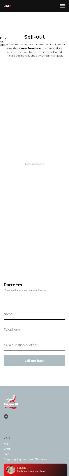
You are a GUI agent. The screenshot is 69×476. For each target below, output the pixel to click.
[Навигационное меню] (62, 6)
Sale (6, 454)
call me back (34, 360)
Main (7, 443)
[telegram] (6, 416)
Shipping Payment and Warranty (25, 459)
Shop (7, 448)
